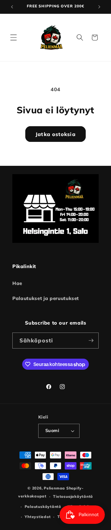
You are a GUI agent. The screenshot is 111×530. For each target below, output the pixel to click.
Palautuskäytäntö (43, 506)
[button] (13, 37)
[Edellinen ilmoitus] (12, 7)
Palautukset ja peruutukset (45, 298)
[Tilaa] (91, 341)
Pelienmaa (54, 488)
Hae (17, 283)
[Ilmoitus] (99, 7)
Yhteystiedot (38, 516)
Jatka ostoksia (55, 134)
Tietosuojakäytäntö (73, 496)
